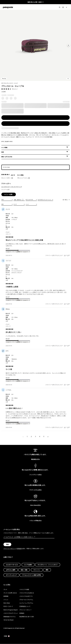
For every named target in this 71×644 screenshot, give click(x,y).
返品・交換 (24, 570)
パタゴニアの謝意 (24, 589)
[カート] (63, 7)
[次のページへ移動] (48, 436)
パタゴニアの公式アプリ (26, 596)
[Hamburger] (66, 7)
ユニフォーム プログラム (26, 603)
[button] (35, 45)
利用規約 (19, 548)
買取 (47, 570)
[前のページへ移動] (23, 436)
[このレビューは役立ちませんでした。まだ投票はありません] (67, 255)
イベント (5, 599)
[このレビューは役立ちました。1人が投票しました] (64, 384)
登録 (7, 544)
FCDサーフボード (8, 606)
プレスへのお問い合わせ (10, 593)
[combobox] (7, 199)
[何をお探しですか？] (59, 7)
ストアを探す (28, 565)
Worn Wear (6, 603)
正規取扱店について (24, 606)
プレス (5, 589)
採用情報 (5, 596)
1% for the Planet (8, 620)
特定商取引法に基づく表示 (26, 616)
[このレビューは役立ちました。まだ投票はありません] (64, 255)
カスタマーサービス (12, 565)
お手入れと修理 (10, 570)
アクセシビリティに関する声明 (31, 575)
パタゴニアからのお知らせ (26, 593)
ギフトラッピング (11, 575)
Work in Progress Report (10, 610)
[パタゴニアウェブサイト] (8, 7)
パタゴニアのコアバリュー (10, 613)
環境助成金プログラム (9, 616)
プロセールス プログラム (26, 599)
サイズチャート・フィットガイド (48, 565)
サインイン (37, 570)
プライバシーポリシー (9, 548)
